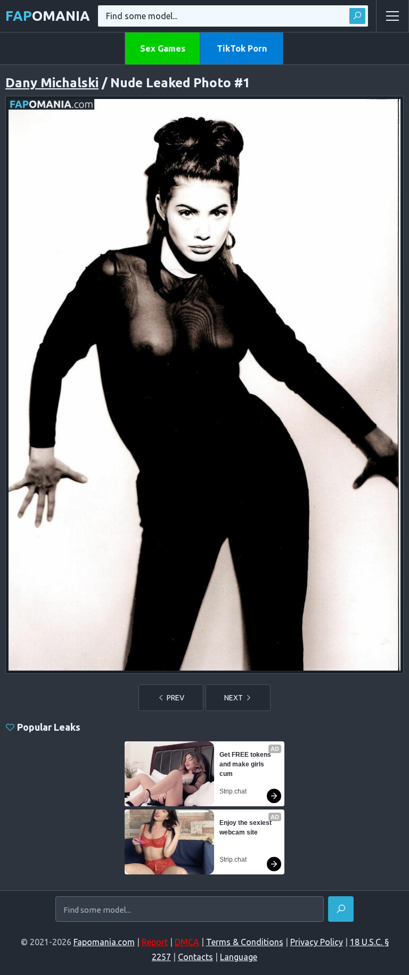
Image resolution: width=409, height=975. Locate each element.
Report (155, 942)
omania (47, 15)
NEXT (234, 697)
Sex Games (162, 48)
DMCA (187, 942)
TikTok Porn (242, 48)
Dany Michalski (52, 83)
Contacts (195, 957)
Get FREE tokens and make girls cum (246, 764)
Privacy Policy (316, 942)
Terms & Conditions (244, 942)
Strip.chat (233, 791)
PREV (174, 697)
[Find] (357, 16)
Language (238, 957)
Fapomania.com (104, 942)
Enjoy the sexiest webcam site (246, 827)
